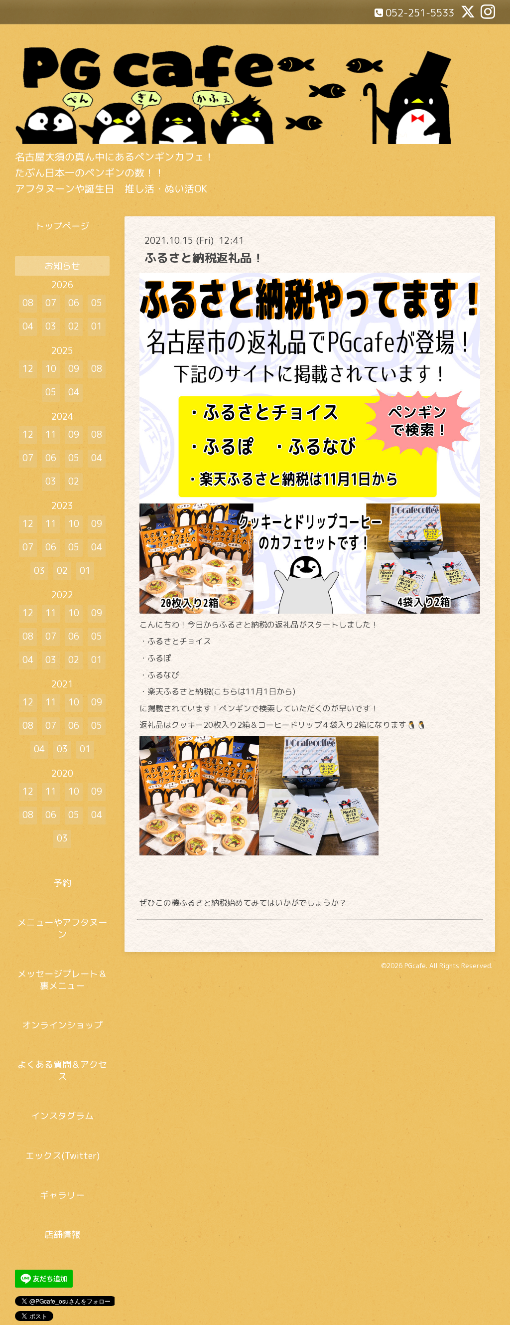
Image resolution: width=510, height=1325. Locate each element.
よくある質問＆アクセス (62, 1070)
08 (27, 303)
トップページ (62, 226)
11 (50, 434)
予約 (62, 883)
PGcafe (415, 965)
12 (27, 368)
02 (73, 326)
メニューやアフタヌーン (62, 928)
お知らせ (62, 266)
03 (50, 326)
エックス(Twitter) (62, 1156)
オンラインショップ (62, 1025)
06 (73, 303)
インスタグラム (62, 1116)
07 (50, 303)
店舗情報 (62, 1234)
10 (50, 368)
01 (96, 326)
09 (73, 368)
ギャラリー (62, 1195)
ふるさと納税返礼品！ (204, 257)
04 (27, 326)
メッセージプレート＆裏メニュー (62, 980)
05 (96, 303)
